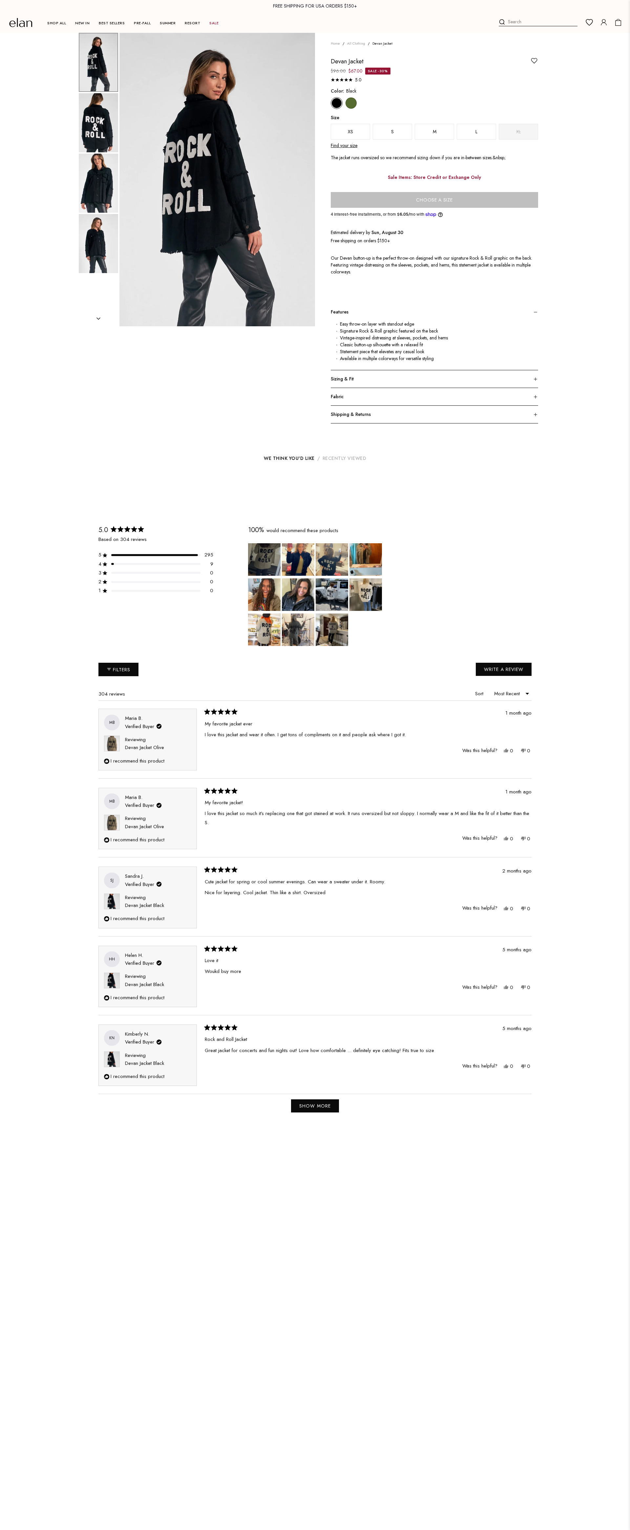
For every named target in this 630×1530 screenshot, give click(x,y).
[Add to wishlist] (534, 61)
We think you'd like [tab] (289, 458)
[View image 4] (98, 243)
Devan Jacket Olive (144, 747)
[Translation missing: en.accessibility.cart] (618, 22)
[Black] (337, 103)
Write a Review (506, 671)
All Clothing (356, 43)
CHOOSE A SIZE (434, 200)
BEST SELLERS (112, 23)
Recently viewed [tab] (345, 458)
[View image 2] (98, 122)
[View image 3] (98, 183)
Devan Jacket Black (144, 905)
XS (350, 131)
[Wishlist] (589, 22)
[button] (155, 555)
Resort (192, 23)
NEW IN (82, 23)
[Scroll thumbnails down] (98, 318)
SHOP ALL (56, 23)
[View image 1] (98, 62)
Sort (480, 693)
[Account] (604, 22)
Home (335, 43)
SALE (214, 23)
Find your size (344, 145)
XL (518, 131)
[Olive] (351, 103)
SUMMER (168, 23)
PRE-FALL (142, 23)
